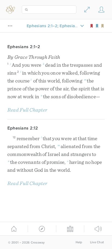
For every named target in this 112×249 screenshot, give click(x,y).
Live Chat (97, 242)
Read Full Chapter (27, 110)
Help (79, 242)
